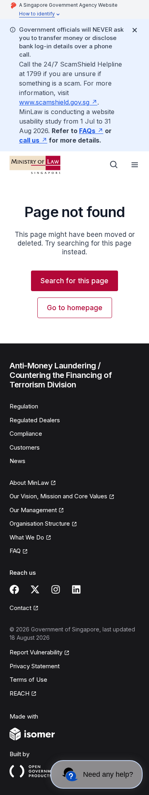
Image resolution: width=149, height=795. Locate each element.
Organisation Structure (40, 523)
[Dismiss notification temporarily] (134, 30)
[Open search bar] (114, 164)
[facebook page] (14, 589)
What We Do (27, 537)
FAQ (15, 551)
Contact (20, 608)
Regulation (24, 406)
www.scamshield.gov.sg (54, 102)
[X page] (35, 589)
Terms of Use (28, 679)
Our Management (33, 510)
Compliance (26, 433)
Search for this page (74, 281)
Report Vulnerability (36, 652)
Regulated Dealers (35, 420)
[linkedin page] (76, 589)
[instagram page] (55, 589)
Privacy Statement (35, 666)
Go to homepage (75, 308)
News (17, 461)
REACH (19, 693)
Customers (25, 447)
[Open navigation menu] (134, 164)
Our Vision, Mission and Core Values (58, 496)
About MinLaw (29, 482)
